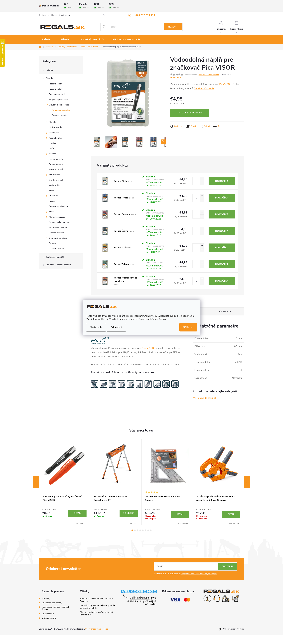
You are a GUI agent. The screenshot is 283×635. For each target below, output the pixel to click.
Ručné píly (54, 132)
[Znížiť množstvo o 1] (202, 183)
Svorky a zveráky (56, 180)
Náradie (49, 78)
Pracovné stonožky (57, 94)
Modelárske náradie (58, 227)
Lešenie (49, 70)
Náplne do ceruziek (61, 110)
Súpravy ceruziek (60, 115)
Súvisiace (223, 311)
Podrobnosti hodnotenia (209, 74)
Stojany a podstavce (58, 99)
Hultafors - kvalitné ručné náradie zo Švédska (96, 600)
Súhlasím (188, 327)
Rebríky (52, 243)
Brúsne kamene (56, 164)
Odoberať (227, 566)
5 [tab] (143, 530)
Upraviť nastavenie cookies (96, 629)
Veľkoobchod (48, 613)
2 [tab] (135, 530)
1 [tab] (132, 530)
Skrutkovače (54, 174)
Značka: (175, 77)
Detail (77, 513)
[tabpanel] (64, 482)
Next (247, 482)
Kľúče (51, 211)
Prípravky (53, 195)
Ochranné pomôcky (58, 238)
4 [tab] (140, 530)
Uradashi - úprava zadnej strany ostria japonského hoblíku (97, 606)
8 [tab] (151, 530)
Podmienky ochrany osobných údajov (55, 608)
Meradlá (52, 122)
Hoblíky (52, 143)
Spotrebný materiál (55, 257)
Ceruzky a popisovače (59, 104)
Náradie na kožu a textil (59, 222)
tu (103, 319)
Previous (36, 482)
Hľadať (173, 26)
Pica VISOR (225, 84)
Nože (51, 148)
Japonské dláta (55, 138)
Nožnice (52, 153)
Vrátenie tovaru (49, 618)
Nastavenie (96, 327)
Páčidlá (52, 201)
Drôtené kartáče (56, 232)
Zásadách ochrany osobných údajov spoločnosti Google (137, 319)
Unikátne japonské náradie (58, 264)
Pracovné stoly (55, 89)
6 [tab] (145, 530)
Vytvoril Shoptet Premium (233, 629)
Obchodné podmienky (60, 15)
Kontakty (42, 15)
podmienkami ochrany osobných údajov (198, 573)
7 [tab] (148, 530)
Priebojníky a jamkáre (58, 206)
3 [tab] (137, 530)
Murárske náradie (57, 217)
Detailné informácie (204, 88)
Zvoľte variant (192, 112)
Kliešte (52, 190)
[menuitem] (48, 39)
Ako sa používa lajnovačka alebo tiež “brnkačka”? (96, 613)
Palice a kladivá (56, 169)
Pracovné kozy (55, 83)
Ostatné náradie (56, 248)
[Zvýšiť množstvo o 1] (202, 179)
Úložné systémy (56, 127)
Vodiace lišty (54, 185)
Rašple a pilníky (56, 159)
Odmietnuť (116, 327)
